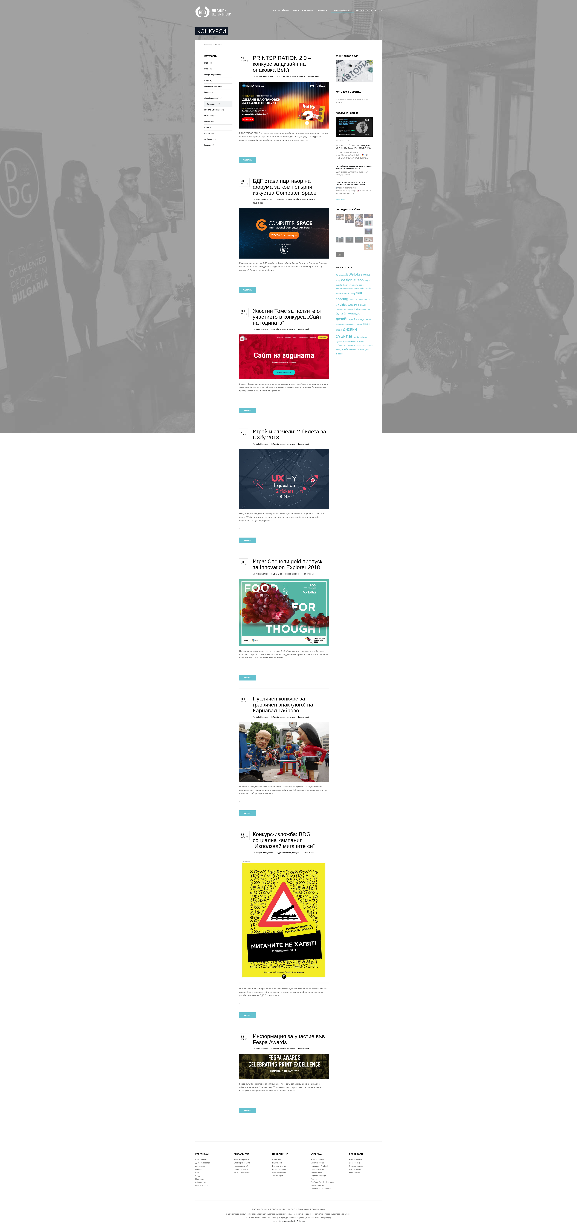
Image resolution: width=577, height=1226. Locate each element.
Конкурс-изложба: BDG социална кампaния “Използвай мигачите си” (284, 840)
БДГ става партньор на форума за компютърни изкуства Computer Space (284, 187)
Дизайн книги (316, 1172)
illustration (349, 288)
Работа (207, 127)
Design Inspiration (212, 75)
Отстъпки (208, 116)
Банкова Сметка (279, 1166)
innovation (357, 288)
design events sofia (350, 285)
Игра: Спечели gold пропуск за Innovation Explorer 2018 (287, 564)
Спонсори (276, 1160)
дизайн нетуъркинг (353, 324)
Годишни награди (318, 1176)
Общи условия (318, 1209)
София (357, 309)
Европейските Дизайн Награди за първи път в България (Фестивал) (353, 167)
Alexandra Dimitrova (263, 199)
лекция (346, 341)
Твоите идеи (277, 1176)
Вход (373, 10)
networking (349, 293)
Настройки (200, 1179)
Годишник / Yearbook (319, 1166)
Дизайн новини (289, 76)
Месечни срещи (317, 1163)
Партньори (277, 1163)
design (338, 281)
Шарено (207, 145)
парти (363, 345)
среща (339, 350)
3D (337, 275)
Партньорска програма (344, 309)
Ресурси (208, 133)
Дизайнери (200, 1166)
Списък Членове (356, 1166)
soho (365, 300)
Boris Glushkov (261, 329)
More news (340, 199)
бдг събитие (343, 313)
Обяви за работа (241, 1169)
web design (354, 304)
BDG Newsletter (355, 1160)
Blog (210, 45)
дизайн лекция (357, 319)
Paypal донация (279, 1169)
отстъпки (356, 345)
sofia (361, 300)
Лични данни (303, 1209)
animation (342, 275)
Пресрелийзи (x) (241, 1166)
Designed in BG (317, 1169)
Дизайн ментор (317, 1186)
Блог (197, 1172)
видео (355, 313)
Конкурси (301, 76)
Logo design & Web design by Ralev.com (288, 1221)
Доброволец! (354, 1163)
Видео (207, 92)
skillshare (353, 299)
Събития (307, 10)
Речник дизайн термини (321, 1189)
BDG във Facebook (260, 1209)
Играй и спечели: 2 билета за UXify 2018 (289, 434)
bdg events (362, 274)
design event (352, 280)
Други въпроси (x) (202, 1163)
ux (337, 304)
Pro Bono (361, 10)
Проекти (199, 1169)
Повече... (247, 160)
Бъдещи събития (284, 199)
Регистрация (354, 1172)
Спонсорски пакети (242, 1163)
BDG (295, 10)
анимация (366, 309)
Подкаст (208, 122)
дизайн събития (360, 337)
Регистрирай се (202, 1186)
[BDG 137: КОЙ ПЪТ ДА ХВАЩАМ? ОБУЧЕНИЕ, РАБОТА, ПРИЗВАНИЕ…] (354, 127)
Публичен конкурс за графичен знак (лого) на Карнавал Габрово (283, 705)
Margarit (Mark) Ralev (264, 76)
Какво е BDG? (201, 1160)
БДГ (363, 304)
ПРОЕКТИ (321, 10)
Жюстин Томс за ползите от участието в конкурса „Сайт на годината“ (287, 317)
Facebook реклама (242, 1172)
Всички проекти (317, 1160)
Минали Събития (212, 110)
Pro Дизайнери (281, 10)
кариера (339, 342)
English (207, 81)
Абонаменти (200, 1182)
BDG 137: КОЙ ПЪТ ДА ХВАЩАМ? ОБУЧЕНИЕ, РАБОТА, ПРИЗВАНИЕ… (354, 146)
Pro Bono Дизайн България (322, 1182)
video (344, 304)
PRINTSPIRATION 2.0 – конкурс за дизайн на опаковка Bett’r (282, 64)
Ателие (314, 1179)
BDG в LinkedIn (278, 1209)
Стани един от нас (342, 10)
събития (360, 349)
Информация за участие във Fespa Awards (289, 1039)
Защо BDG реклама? (243, 1160)
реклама (369, 345)
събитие (348, 349)
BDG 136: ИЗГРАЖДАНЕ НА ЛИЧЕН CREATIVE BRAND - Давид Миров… (351, 183)
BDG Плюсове (355, 1169)
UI (369, 300)
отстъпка (348, 345)
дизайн (342, 319)
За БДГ (291, 1209)
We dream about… (280, 1172)
